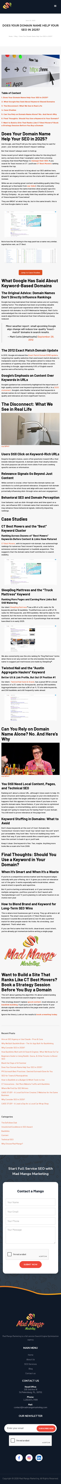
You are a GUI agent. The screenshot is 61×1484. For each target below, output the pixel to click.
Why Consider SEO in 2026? (13, 1047)
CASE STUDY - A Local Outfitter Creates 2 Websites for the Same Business (29, 1093)
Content (5, 1135)
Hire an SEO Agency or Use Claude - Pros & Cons (22, 1039)
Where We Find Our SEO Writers (14, 1088)
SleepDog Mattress (18, 607)
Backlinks (5, 1131)
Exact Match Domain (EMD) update (43, 355)
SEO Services (30, 1364)
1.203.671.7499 (30, 1400)
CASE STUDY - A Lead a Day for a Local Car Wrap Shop (25, 1103)
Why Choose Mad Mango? (12, 1143)
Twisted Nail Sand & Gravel (22, 682)
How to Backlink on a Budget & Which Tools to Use (23, 1080)
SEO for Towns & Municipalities (14, 1075)
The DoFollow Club (9, 1122)
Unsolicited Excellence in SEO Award (16, 1127)
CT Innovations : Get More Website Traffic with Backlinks (25, 1084)
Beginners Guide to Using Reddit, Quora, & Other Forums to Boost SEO (29, 1057)
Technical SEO (7, 1139)
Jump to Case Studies (30, 272)
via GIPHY (5, 446)
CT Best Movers (8, 543)
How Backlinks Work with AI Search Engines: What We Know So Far (30, 1052)
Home (11, 36)
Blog (15, 36)
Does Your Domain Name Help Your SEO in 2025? (21, 1067)
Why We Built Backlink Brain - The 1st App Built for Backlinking (27, 1043)
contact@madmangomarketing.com (30, 1407)
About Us (30, 1359)
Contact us (30, 1373)
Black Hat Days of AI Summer (13, 1063)
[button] (55, 6)
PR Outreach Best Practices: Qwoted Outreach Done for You (27, 1071)
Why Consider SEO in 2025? (13, 1099)
